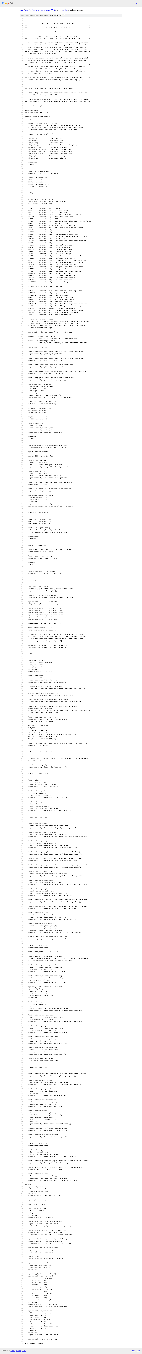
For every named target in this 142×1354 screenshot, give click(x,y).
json (138, 1351)
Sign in (138, 3)
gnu (21, 10)
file (62, 15)
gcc (26, 10)
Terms (24, 1351)
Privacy (18, 1351)
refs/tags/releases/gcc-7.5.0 (42, 10)
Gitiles (12, 1351)
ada (65, 10)
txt (133, 1351)
